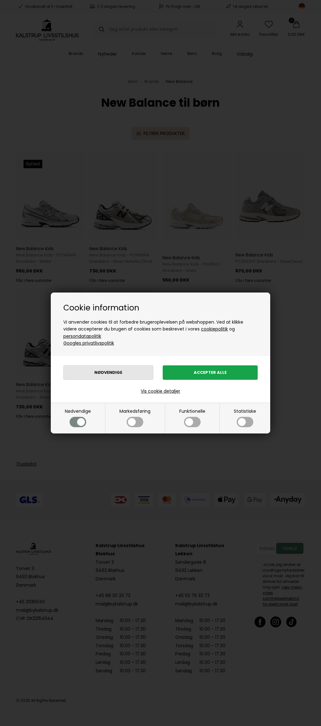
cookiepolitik (214, 329)
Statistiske (245, 411)
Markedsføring (134, 411)
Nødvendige (78, 411)
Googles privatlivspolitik (88, 343)
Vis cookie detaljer (160, 391)
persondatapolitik (82, 336)
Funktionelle (192, 411)
